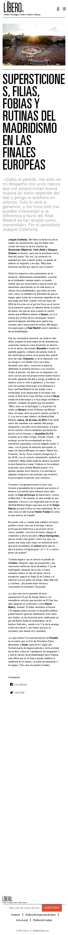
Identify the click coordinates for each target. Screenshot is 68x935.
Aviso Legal (22, 919)
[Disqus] (34, 750)
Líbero (26, 930)
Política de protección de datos (41, 914)
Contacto (15, 914)
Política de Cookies (42, 919)
